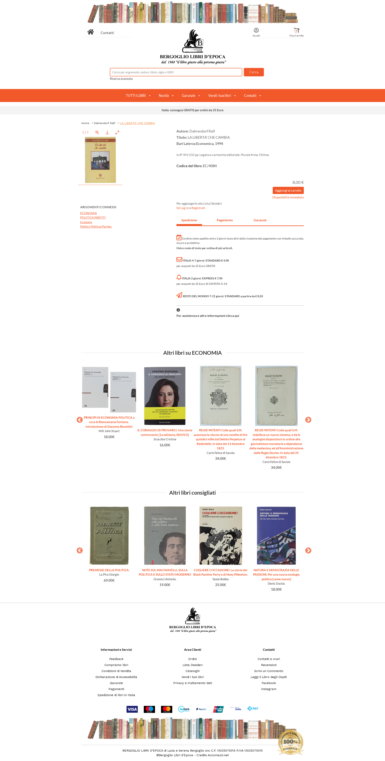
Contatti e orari (269, 659)
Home (85, 123)
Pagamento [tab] (225, 220)
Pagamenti (116, 689)
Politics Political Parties (96, 226)
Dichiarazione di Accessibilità (116, 677)
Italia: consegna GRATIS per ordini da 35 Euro (193, 110)
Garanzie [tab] (260, 220)
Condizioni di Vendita (116, 671)
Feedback (116, 659)
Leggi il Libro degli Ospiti (269, 677)
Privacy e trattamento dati (192, 683)
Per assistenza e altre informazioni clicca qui (207, 315)
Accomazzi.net (218, 755)
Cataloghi (193, 671)
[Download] (107, 132)
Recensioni (269, 665)
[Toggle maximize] (117, 132)
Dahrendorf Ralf (104, 123)
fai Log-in (182, 208)
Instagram (268, 689)
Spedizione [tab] (189, 220)
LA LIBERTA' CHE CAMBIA (137, 123)
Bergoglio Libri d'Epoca (176, 755)
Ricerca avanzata (121, 78)
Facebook (269, 683)
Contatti (107, 32)
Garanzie (188, 95)
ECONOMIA (88, 213)
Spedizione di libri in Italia (116, 695)
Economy (86, 222)
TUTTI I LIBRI (136, 95)
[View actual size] (97, 132)
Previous (78, 419)
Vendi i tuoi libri (219, 95)
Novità (164, 95)
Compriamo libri (116, 665)
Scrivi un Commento (268, 671)
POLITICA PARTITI (93, 217)
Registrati (198, 208)
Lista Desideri (193, 665)
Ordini (192, 659)
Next (307, 419)
